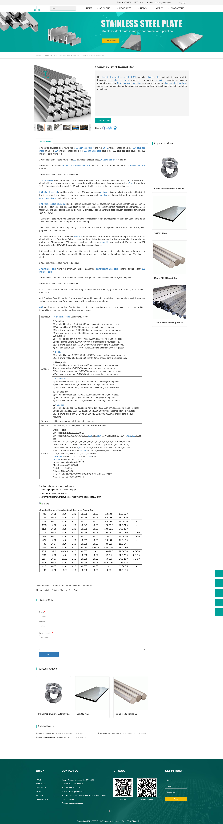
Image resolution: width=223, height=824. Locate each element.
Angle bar (59, 405)
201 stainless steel (108, 160)
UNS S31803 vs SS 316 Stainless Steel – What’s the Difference (56, 733)
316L (131, 183)
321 (133, 436)
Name (41, 612)
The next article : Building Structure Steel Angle (57, 590)
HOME (89, 8)
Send (49, 654)
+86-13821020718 (129, 2)
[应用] (73, 8)
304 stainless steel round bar (52, 204)
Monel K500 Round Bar (127, 714)
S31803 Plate (83, 714)
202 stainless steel (47, 269)
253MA (83, 450)
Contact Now (104, 120)
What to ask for (45, 633)
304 (134, 77)
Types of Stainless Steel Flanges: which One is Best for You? (118, 733)
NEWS (38, 791)
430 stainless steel (136, 165)
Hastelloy (57, 456)
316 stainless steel (83, 148)
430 (41, 307)
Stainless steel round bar (129, 83)
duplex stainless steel (117, 77)
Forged (56, 317)
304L (105, 148)
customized (160, 80)
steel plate (114, 80)
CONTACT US (177, 8)
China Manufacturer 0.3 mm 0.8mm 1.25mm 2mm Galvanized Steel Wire (54, 714)
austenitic (104, 242)
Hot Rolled (65, 317)
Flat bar (58, 352)
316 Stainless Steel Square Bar (169, 323)
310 (56, 151)
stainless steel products (175, 83)
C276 (88, 456)
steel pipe (124, 80)
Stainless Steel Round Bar (69, 55)
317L (129, 436)
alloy (103, 77)
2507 (81, 447)
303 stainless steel (93, 151)
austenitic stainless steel (107, 269)
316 (130, 77)
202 (74, 160)
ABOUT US (40, 784)
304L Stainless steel (48, 192)
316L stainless (46, 180)
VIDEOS (160, 8)
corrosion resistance (48, 198)
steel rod (78, 236)
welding (103, 195)
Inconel (56, 459)
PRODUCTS (50, 55)
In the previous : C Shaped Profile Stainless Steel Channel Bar (64, 586)
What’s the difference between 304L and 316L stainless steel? (56, 737)
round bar (67, 165)
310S (99, 436)
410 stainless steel (81, 165)
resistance (105, 192)
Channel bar (61, 378)
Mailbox (42, 622)
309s (90, 436)
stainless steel (154, 77)
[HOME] (42, 8)
